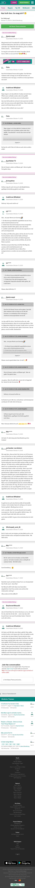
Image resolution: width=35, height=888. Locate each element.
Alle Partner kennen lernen (17, 834)
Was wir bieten (21, 767)
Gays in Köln (18, 790)
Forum (3, 8)
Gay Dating (17, 803)
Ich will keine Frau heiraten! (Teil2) (10, 704)
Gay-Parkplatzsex (17, 812)
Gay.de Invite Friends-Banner (17, 828)
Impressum (17, 772)
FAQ (17, 843)
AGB (18, 770)
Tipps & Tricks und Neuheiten (17, 848)
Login (14, 2)
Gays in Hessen (17, 797)
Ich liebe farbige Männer (7, 742)
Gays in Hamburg (17, 787)
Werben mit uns (17, 827)
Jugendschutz (21, 774)
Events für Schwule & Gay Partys (17, 814)
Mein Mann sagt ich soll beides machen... (11, 713)
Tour (17, 765)
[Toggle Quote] (3, 123)
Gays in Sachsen (17, 794)
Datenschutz (13, 774)
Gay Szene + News (19, 705)
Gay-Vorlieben (17, 816)
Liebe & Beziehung (17, 20)
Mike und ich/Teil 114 (6, 733)
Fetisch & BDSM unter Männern (17, 807)
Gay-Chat (17, 759)
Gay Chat (27, 869)
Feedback (17, 847)
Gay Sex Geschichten (19, 714)
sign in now (10, 668)
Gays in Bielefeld (17, 788)
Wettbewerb (26, 8)
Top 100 (17, 8)
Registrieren (24, 2)
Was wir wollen (13, 767)
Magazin (10, 8)
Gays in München (17, 792)
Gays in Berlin (17, 785)
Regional (17, 783)
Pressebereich (17, 823)
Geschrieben (14, 38)
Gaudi (17, 836)
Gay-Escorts (17, 808)
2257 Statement (17, 777)
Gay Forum (11, 871)
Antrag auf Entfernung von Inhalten (17, 776)
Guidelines (17, 768)
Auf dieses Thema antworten (17, 26)
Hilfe (17, 845)
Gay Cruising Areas (17, 810)
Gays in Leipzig (17, 796)
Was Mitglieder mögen (17, 763)
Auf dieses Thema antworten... (13, 679)
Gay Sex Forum (20, 725)
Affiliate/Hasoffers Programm (17, 825)
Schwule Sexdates (17, 805)
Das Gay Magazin (17, 761)
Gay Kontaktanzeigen (21, 871)
